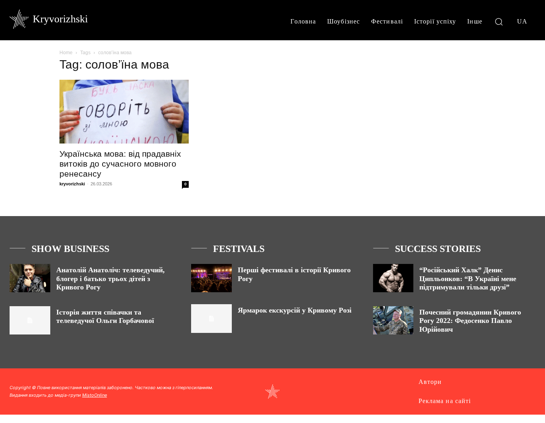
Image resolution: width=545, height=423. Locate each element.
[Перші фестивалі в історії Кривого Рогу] (211, 278)
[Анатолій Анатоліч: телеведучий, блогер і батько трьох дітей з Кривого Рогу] (30, 278)
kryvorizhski (72, 183)
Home (66, 52)
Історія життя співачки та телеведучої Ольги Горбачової (105, 316)
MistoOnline (94, 395)
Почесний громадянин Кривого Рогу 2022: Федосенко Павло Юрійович (470, 320)
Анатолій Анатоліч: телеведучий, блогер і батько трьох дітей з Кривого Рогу (110, 278)
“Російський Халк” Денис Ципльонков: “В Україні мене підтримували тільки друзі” (467, 278)
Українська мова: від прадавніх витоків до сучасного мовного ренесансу (120, 163)
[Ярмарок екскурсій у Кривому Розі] (211, 318)
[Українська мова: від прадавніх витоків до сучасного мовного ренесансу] (124, 112)
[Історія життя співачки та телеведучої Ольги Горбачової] (30, 320)
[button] (499, 21)
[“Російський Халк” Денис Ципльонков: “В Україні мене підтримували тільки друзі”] (393, 278)
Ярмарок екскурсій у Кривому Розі (294, 310)
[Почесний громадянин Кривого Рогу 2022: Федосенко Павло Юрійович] (393, 320)
